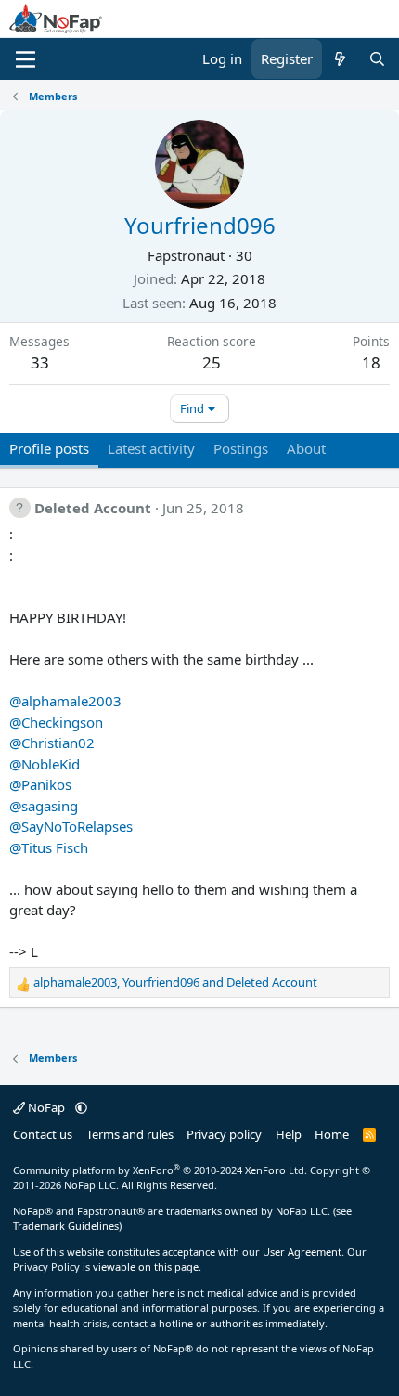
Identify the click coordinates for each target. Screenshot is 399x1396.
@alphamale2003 (65, 701)
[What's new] (340, 59)
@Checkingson (56, 722)
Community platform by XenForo (160, 1170)
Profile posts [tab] (49, 448)
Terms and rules (130, 1134)
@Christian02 (52, 742)
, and (175, 982)
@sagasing (43, 805)
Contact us (42, 1134)
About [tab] (306, 448)
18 (371, 362)
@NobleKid (44, 764)
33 (40, 362)
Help (289, 1134)
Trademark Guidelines (66, 1226)
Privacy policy (224, 1134)
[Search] (377, 59)
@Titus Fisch (48, 847)
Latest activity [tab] (151, 448)
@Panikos (40, 784)
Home (332, 1134)
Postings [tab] (240, 448)
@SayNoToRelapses (71, 826)
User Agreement (302, 1252)
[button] (81, 1107)
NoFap (46, 1107)
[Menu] (25, 59)
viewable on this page (146, 1266)
